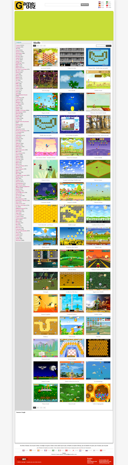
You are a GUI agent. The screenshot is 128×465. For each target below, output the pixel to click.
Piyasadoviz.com (92, 461)
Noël (17, 93)
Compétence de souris (21, 175)
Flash (17, 125)
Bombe (17, 77)
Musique (18, 177)
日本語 (109, 7)
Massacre (18, 157)
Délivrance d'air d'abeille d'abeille (98, 113)
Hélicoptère (18, 146)
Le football (18, 132)
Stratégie (18, 222)
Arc (17, 80)
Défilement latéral (20, 208)
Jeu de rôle (18, 195)
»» (44, 45)
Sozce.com (90, 463)
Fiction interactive (20, 149)
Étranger (18, 56)
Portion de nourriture (21, 130)
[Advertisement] (64, 26)
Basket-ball (18, 67)
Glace (17, 148)
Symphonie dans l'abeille (72, 247)
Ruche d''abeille (72, 113)
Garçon (18, 82)
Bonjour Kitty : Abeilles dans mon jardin (98, 68)
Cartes (17, 90)
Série (17, 202)
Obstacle (18, 181)
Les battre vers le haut (21, 69)
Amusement (18, 135)
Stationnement (19, 183)
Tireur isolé (18, 211)
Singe (17, 170)
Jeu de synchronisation (21, 230)
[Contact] (70, 454)
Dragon (18, 107)
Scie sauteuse (19, 153)
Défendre (18, 102)
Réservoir (18, 227)
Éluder (17, 116)
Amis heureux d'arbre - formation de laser (46, 157)
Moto (17, 173)
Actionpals (45, 292)
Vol (16, 127)
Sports (17, 219)
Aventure (18, 51)
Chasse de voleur (72, 68)
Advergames (19, 53)
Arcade (17, 59)
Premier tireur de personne (22, 121)
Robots (17, 194)
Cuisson (18, 99)
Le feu (17, 120)
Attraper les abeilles (72, 202)
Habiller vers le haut (21, 110)
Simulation (18, 210)
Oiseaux (18, 72)
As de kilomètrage (98, 381)
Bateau (17, 75)
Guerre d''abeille (98, 157)
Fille (17, 140)
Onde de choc (19, 203)
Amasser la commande (72, 157)
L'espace (18, 216)
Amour (17, 161)
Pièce (17, 197)
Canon (17, 86)
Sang (17, 74)
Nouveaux (18, 240)
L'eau (17, 237)
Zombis (17, 238)
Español (102, 5)
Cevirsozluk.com (104, 460)
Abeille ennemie (45, 247)
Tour (17, 232)
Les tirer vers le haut (21, 205)
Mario (17, 164)
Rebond (18, 78)
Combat (18, 118)
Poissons (18, 124)
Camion (18, 234)
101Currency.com (104, 463)
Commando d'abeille (45, 202)
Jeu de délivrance (20, 192)
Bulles (17, 83)
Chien (17, 105)
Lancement (18, 229)
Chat (17, 91)
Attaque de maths (46, 381)
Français (102, 7)
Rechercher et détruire (21, 200)
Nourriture (18, 129)
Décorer (18, 100)
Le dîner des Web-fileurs (72, 292)
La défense (18, 104)
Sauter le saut (98, 247)
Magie (17, 162)
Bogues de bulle (45, 113)
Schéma (18, 108)
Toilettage (18, 143)
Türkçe (109, 5)
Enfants (18, 156)
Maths (17, 167)
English (102, 2)
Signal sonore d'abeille (98, 292)
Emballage (18, 190)
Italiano (109, 3)
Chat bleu (98, 336)
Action (17, 50)
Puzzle (17, 189)
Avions (17, 55)
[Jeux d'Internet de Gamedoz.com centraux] (25, 9)
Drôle (17, 137)
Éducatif (18, 113)
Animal (17, 58)
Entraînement (19, 112)
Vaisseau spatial (19, 218)
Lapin (17, 85)
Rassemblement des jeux (21, 94)
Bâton (17, 221)
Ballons (17, 66)
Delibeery (45, 336)
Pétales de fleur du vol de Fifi (72, 381)
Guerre (17, 235)
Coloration (18, 97)
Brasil (109, 2)
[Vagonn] (22, 459)
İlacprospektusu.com (105, 461)
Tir (16, 206)
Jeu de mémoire (19, 169)
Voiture (17, 88)
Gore (17, 141)
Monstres (18, 172)
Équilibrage (18, 62)
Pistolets (18, 145)
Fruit (17, 133)
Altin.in (89, 460)
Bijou (17, 151)
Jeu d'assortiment (20, 165)
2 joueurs (18, 47)
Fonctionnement (20, 198)
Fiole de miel (72, 336)
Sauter (17, 154)
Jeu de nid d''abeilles (45, 68)
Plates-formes (19, 185)
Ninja (17, 178)
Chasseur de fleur (98, 202)
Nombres (18, 180)
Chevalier (18, 159)
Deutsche (102, 3)
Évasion (18, 115)
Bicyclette (18, 70)
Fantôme (18, 138)
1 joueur (18, 45)
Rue (17, 224)
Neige (17, 213)
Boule (17, 64)
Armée (17, 61)
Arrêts (17, 226)
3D (16, 48)
